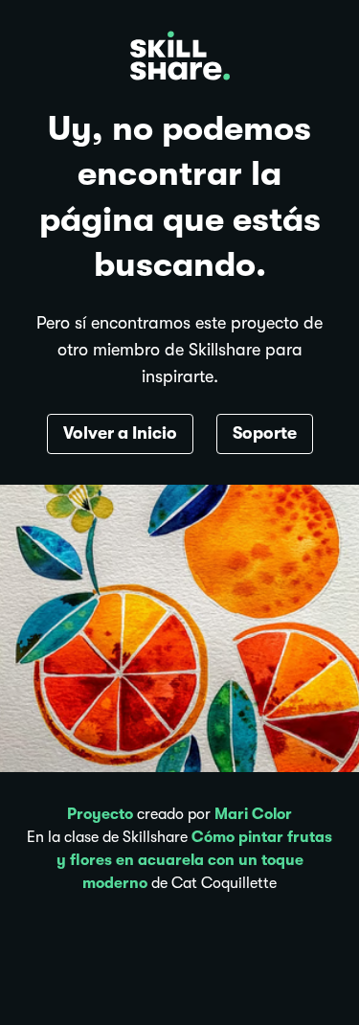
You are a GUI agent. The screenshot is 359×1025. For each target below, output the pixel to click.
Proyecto (100, 814)
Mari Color (253, 814)
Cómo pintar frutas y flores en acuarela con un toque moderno (194, 860)
